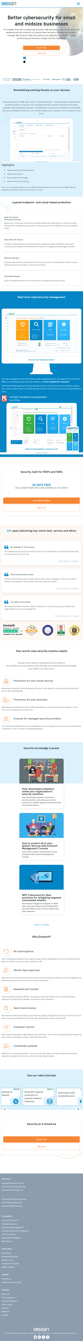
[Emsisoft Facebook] (43, 1337)
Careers (5, 1308)
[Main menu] (78, 3)
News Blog (6, 1253)
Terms (39, 1333)
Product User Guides (10, 1263)
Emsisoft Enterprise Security (14, 1186)
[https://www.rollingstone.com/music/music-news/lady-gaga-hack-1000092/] (56, 79)
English (74, 1333)
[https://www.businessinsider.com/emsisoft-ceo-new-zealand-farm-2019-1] (7, 79)
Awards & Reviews (9, 1301)
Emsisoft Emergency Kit (12, 1202)
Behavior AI (7, 1241)
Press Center (7, 1304)
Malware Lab (7, 1260)
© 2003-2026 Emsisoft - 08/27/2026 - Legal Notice (20, 1333)
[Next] (78, 1109)
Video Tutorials (8, 1267)
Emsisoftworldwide (76, 1330)
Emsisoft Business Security (13, 1183)
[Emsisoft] (41, 1329)
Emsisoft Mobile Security (12, 1206)
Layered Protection (10, 1220)
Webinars (6, 1311)
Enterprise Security (10, 1256)
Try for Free (41, 48)
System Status (66, 1333)
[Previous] (5, 1109)
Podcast (5, 1315)
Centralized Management (13, 1227)
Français (76, 1326)
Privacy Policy (46, 1333)
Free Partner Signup (41, 500)
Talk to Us (41, 53)
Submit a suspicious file (12, 1282)
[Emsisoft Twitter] (47, 1337)
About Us (5, 1294)
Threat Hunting (8, 1234)
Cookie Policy (56, 1333)
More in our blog (41, 924)
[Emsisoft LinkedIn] (39, 1337)
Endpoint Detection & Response (15, 1231)
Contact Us (6, 1278)
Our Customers (8, 1297)
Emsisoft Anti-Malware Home (14, 1199)
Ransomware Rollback (11, 1238)
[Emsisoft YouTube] (35, 1337)
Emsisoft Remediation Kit (12, 1190)
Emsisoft (9, 3)
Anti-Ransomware (9, 1224)
